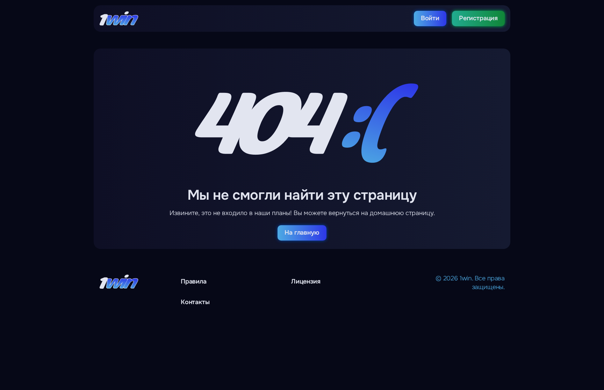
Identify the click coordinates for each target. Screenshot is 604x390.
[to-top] (537, 369)
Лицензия (306, 281)
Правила (194, 281)
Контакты (195, 302)
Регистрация (478, 18)
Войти (430, 18)
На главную (302, 232)
